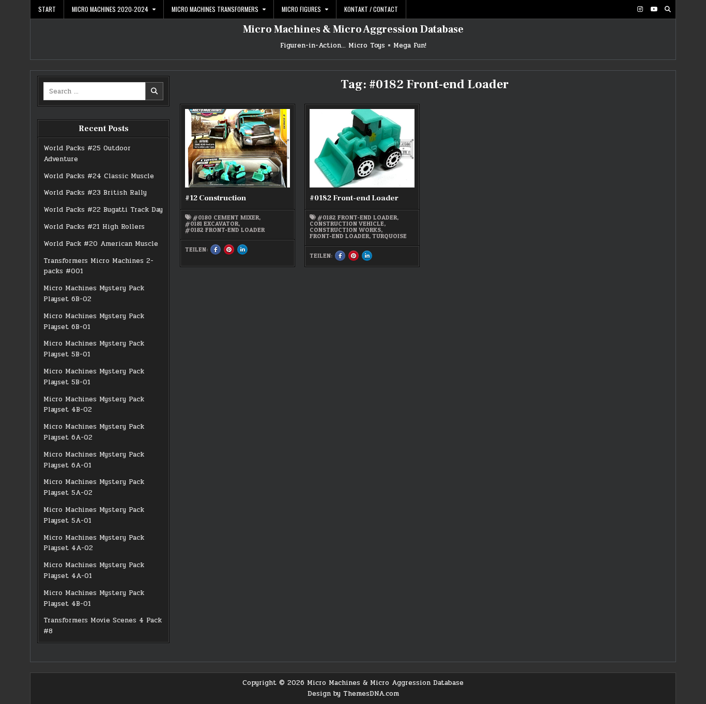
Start (47, 9)
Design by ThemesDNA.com (353, 694)
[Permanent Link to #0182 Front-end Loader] (362, 148)
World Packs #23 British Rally (95, 192)
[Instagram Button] (640, 9)
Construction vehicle (347, 224)
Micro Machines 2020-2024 (110, 9)
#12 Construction (215, 198)
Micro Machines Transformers (215, 9)
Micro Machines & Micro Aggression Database (353, 29)
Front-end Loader (339, 236)
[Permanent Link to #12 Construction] (237, 148)
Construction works (345, 230)
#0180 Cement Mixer (226, 217)
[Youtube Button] (653, 9)
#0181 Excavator (211, 224)
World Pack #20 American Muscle (100, 244)
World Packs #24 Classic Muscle (98, 176)
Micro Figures (301, 9)
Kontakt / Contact (371, 9)
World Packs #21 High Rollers (94, 227)
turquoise (389, 236)
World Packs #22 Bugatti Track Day (103, 210)
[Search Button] (667, 9)
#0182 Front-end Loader (225, 230)
